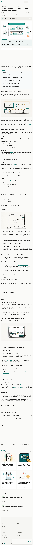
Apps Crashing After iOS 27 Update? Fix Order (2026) (7, 483)
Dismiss (29, 541)
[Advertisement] (16, 57)
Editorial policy (19, 532)
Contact (18, 535)
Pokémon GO (4, 535)
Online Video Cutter (21, 193)
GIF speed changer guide (17, 387)
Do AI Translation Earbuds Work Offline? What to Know (24, 483)
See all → (30, 451)
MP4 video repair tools (9, 360)
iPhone (3, 521)
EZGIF (12, 138)
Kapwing (12, 152)
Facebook (12, 444)
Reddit (17, 444)
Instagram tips (4, 534)
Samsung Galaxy (4, 537)
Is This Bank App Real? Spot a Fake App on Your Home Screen (24, 465)
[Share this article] (30, 18)
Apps (2, 6)
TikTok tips (3, 532)
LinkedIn (21, 444)
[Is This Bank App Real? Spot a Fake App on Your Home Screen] (24, 457)
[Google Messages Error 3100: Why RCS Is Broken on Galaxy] (8, 457)
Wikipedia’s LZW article (27, 305)
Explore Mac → (30, 493)
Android (3, 523)
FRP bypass (3, 538)
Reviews (18, 526)
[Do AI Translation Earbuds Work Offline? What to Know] (24, 475)
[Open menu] (31, 2)
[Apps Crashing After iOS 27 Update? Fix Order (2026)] (8, 475)
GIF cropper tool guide (23, 384)
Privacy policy (10, 543)
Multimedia (17, 6)
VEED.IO (14, 164)
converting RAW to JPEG (14, 284)
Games (18, 523)
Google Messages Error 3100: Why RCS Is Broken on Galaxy (7, 465)
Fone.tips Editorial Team (7, 18)
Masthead (18, 534)
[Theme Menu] (29, 2)
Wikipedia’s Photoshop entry (23, 265)
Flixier (11, 180)
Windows (3, 526)
